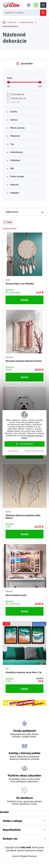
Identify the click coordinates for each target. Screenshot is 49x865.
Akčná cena (18, 98)
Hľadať (43, 13)
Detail (24, 299)
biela (9, 222)
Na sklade (17, 94)
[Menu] (43, 5)
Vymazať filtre (9, 228)
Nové (15, 102)
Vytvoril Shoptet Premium (24, 856)
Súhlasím (24, 444)
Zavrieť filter (27, 63)
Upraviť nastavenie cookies (30, 850)
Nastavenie (13, 450)
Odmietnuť (34, 450)
